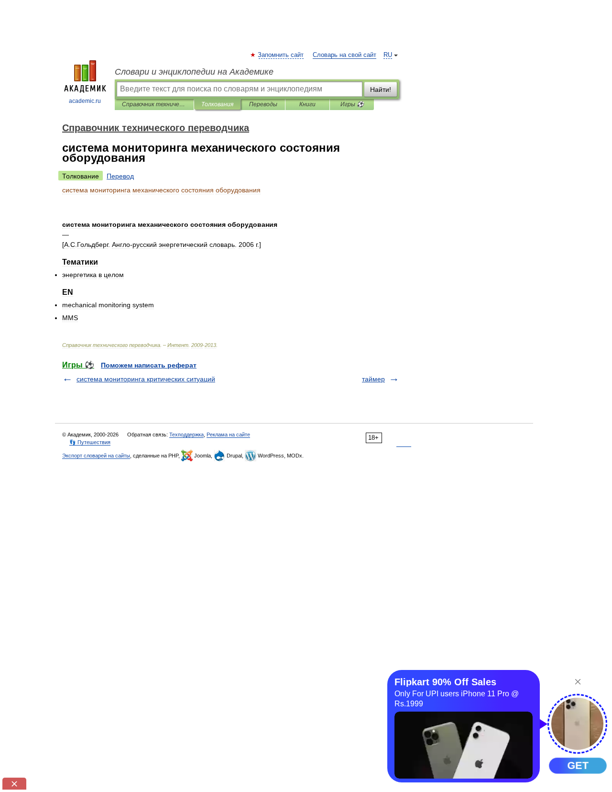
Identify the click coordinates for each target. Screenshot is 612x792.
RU (387, 55)
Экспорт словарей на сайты (96, 455)
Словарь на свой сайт (344, 55)
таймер (373, 379)
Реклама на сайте (228, 434)
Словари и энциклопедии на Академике (194, 72)
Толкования (217, 104)
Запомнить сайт (281, 55)
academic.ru (85, 101)
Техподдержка (186, 434)
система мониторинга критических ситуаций (145, 379)
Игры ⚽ (352, 104)
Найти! (380, 89)
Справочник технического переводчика (154, 104)
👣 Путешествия (89, 442)
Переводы (263, 104)
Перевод (120, 176)
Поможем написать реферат (149, 365)
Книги (307, 104)
